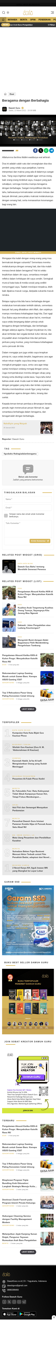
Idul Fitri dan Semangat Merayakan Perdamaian (30, 809)
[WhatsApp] (46, 150)
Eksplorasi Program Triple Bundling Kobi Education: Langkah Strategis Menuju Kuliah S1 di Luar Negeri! (19, 1183)
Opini (33, 20)
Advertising (8, 682)
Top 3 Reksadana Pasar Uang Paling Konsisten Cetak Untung (18, 694)
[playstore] (27, 1316)
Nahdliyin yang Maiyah (15, 423)
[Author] (4, 109)
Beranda (12, 20)
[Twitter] (40, 150)
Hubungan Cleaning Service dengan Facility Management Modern (17, 1219)
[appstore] (10, 1316)
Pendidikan (44, 20)
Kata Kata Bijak (25, 563)
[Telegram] (51, 150)
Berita (23, 20)
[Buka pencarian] (3, 12)
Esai (12, 94)
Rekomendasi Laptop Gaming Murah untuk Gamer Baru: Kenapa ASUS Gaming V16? (19, 676)
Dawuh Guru (14, 108)
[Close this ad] (54, 1317)
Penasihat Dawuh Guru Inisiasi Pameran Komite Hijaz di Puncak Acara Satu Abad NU (32, 824)
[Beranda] (3, 20)
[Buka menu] (51, 13)
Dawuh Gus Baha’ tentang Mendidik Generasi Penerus (32, 568)
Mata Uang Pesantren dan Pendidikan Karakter (31, 839)
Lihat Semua (28, 709)
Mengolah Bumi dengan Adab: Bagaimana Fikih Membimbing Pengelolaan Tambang (33, 643)
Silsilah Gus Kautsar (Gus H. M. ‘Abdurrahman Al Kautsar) (28, 748)
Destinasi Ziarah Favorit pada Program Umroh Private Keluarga (18, 1201)
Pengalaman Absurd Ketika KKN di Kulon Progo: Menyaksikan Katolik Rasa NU (35, 594)
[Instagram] (14, 1302)
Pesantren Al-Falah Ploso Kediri (28, 779)
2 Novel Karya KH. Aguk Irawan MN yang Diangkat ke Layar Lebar (30, 869)
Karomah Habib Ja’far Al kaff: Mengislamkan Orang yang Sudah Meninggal (29, 764)
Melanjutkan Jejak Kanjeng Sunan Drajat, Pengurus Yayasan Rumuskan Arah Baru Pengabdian (19, 1237)
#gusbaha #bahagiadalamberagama (20, 454)
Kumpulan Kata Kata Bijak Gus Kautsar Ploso (28, 734)
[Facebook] (35, 150)
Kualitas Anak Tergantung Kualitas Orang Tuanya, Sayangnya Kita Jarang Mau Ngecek (35, 610)
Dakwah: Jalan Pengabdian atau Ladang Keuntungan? (34, 626)
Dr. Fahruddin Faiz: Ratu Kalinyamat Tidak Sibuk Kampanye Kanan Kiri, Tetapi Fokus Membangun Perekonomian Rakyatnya (30, 794)
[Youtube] (19, 1302)
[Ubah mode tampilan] (7, 12)
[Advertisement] (28, 59)
